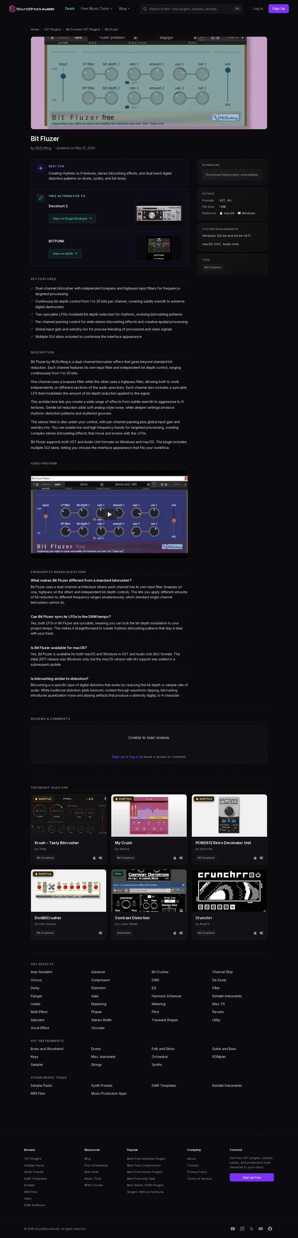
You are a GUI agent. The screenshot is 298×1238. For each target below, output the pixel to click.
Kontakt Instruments (227, 996)
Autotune (98, 972)
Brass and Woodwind (47, 1049)
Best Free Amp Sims (141, 1178)
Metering (159, 1004)
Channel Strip (222, 972)
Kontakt (29, 1185)
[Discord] (260, 1228)
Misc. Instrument (103, 1057)
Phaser (96, 1012)
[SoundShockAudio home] (32, 9)
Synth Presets (101, 1085)
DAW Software (34, 1205)
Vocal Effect (40, 1028)
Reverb (218, 1012)
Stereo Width (101, 1020)
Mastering (98, 1004)
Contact (193, 1165)
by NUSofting (41, 148)
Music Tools (93, 1178)
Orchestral (160, 1057)
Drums (96, 1049)
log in (134, 757)
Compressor (100, 980)
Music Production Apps (109, 1093)
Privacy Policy (197, 1172)
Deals (69, 8)
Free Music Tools (95, 8)
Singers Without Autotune (145, 1192)
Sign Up (278, 8)
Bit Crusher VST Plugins (83, 29)
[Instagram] (242, 1228)
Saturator (38, 1020)
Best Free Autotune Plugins (146, 1158)
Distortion (98, 988)
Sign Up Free (252, 1177)
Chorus (36, 980)
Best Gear (92, 1172)
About (191, 1158)
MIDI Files (38, 1093)
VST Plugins (52, 29)
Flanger (36, 996)
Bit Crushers (212, 267)
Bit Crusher (160, 972)
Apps (27, 1198)
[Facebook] (270, 1228)
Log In (258, 8)
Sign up (118, 757)
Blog (122, 8)
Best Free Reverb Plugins (145, 1172)
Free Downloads (96, 1165)
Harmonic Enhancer (167, 996)
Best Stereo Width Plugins (145, 1185)
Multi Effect (39, 1012)
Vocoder (98, 1028)
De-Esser (219, 980)
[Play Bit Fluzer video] (109, 514)
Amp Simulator (41, 972)
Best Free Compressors (144, 1165)
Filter (216, 988)
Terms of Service (199, 1178)
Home (35, 29)
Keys (34, 1057)
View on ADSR (63, 253)
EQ (154, 988)
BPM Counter (94, 1185)
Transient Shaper (165, 1020)
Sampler (37, 1065)
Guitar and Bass (224, 1049)
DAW (155, 980)
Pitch (155, 1012)
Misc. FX (218, 1004)
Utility (216, 1020)
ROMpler (219, 1057)
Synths (157, 1065)
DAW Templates (164, 1085)
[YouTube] (233, 1228)
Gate (94, 996)
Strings (96, 1065)
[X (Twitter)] (251, 1228)
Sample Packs (41, 1085)
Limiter (36, 1004)
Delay (35, 988)
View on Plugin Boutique (70, 218)
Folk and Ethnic (163, 1049)
